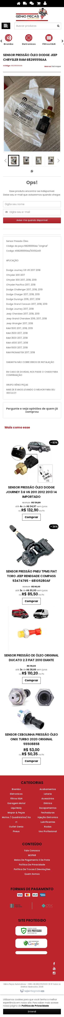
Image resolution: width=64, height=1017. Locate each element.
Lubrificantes (48, 822)
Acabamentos (48, 789)
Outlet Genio (16, 826)
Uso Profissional (48, 831)
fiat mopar (56, 66)
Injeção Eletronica (48, 817)
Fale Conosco (32, 850)
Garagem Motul (16, 803)
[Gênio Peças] (32, 14)
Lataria (48, 793)
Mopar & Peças (16, 812)
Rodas (47, 826)
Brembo (16, 789)
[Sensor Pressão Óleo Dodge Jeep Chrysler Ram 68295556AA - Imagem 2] (26, 160)
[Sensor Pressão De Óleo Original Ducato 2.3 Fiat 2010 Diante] (31, 645)
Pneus (16, 831)
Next (58, 159)
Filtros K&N (16, 798)
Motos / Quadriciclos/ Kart (16, 820)
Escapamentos (47, 807)
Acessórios (47, 798)
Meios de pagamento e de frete (32, 859)
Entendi (32, 1011)
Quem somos (32, 874)
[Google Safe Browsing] (31, 943)
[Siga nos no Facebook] (54, 963)
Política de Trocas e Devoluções (32, 869)
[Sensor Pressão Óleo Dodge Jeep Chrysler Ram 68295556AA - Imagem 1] (13, 160)
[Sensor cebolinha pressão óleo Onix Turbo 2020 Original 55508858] (31, 725)
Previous (5, 160)
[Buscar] (58, 26)
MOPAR (32, 855)
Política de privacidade (32, 864)
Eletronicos (16, 793)
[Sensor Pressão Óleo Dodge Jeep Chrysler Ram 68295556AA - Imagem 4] (51, 160)
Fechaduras (48, 812)
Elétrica (48, 803)
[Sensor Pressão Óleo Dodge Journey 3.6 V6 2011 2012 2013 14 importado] (31, 480)
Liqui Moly (16, 807)
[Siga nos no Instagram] (54, 973)
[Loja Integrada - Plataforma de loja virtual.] (32, 991)
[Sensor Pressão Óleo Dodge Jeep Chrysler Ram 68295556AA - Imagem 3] (38, 160)
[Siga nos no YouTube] (54, 968)
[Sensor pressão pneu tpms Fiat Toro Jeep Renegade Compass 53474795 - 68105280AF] (31, 564)
